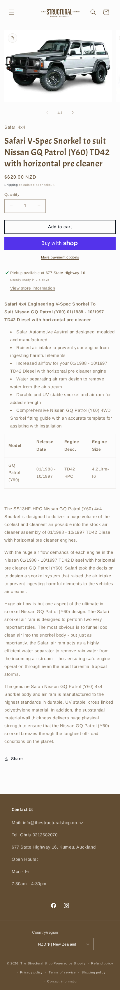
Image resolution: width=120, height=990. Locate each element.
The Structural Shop (36, 963)
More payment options (60, 257)
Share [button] (17, 758)
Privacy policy (31, 972)
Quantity (12, 194)
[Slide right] (72, 112)
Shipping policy (94, 972)
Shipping (11, 184)
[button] (11, 12)
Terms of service (62, 972)
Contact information (62, 981)
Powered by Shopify (70, 963)
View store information (32, 288)
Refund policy (102, 963)
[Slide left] (47, 112)
